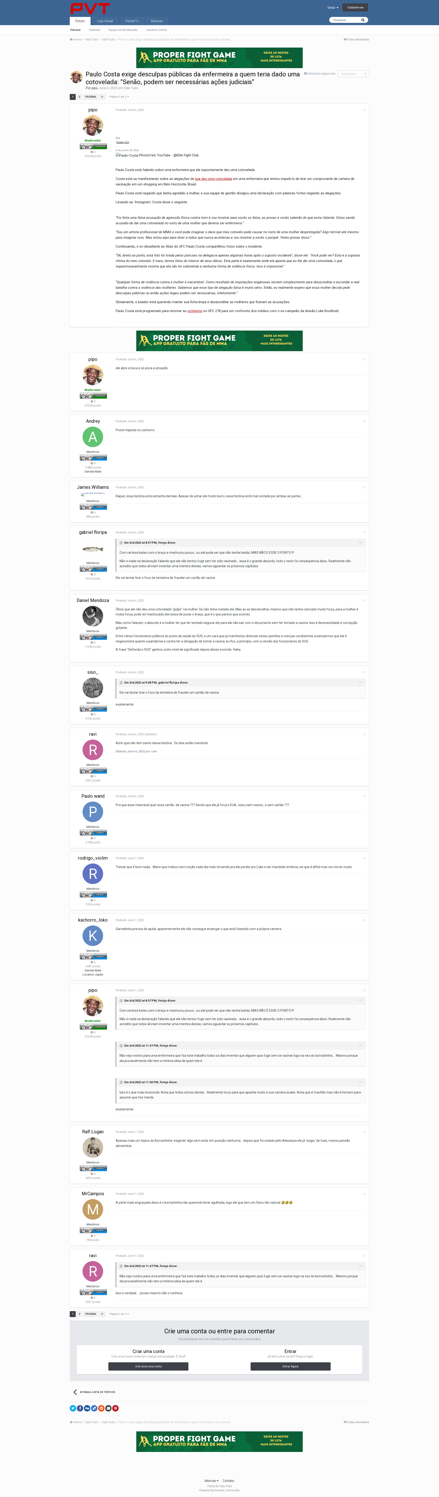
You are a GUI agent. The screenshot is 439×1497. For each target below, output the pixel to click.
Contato (228, 1481)
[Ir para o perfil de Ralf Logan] (93, 1147)
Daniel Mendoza (93, 600)
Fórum (80, 21)
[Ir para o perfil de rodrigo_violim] (93, 873)
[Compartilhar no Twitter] (73, 1408)
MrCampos (93, 1193)
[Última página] (102, 97)
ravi (92, 734)
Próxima (90, 97)
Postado (130, 110)
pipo (94, 88)
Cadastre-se (355, 7)
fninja (162, 542)
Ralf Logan (93, 1131)
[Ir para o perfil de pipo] (76, 77)
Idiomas (211, 1481)
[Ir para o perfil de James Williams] (93, 494)
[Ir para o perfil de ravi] (93, 750)
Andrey (93, 421)
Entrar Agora (290, 1366)
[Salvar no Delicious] (94, 1408)
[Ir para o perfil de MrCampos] (93, 1209)
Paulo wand (92, 796)
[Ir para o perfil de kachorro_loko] (93, 935)
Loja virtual (105, 21)
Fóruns (75, 30)
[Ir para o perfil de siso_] (93, 688)
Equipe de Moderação (123, 30)
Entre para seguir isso (321, 73)
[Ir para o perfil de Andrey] (93, 437)
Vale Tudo (131, 88)
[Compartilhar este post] (364, 110)
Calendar (94, 30)
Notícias (157, 21)
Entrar (332, 7)
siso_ (92, 672)
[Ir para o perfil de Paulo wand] (93, 812)
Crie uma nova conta (148, 1366)
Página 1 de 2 (118, 96)
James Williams (93, 487)
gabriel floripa (93, 532)
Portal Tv (132, 21)
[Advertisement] (219, 1464)
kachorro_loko (93, 920)
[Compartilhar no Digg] (87, 1408)
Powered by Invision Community (219, 1490)
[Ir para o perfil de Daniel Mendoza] (93, 616)
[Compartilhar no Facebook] (80, 1408)
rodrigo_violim (93, 858)
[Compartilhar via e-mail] (108, 1408)
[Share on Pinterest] (115, 1408)
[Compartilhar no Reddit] (101, 1408)
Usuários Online (156, 30)
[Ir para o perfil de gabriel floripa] (93, 548)
